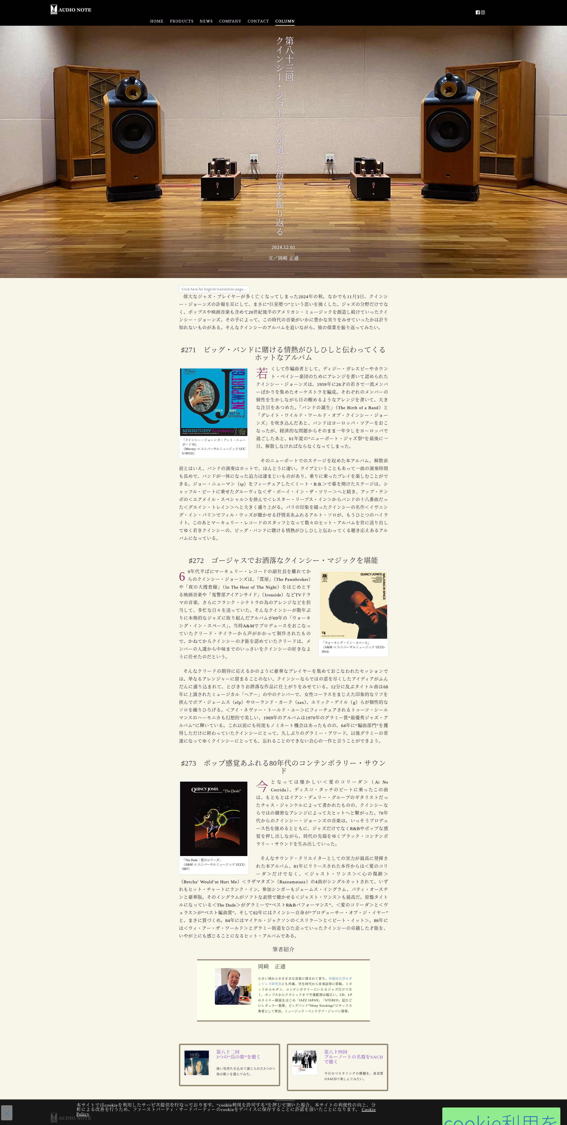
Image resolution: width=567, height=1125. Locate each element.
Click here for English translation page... (214, 289)
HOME (157, 21)
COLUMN (285, 21)
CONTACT (258, 21)
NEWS (206, 21)
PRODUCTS (182, 21)
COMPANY (230, 21)
